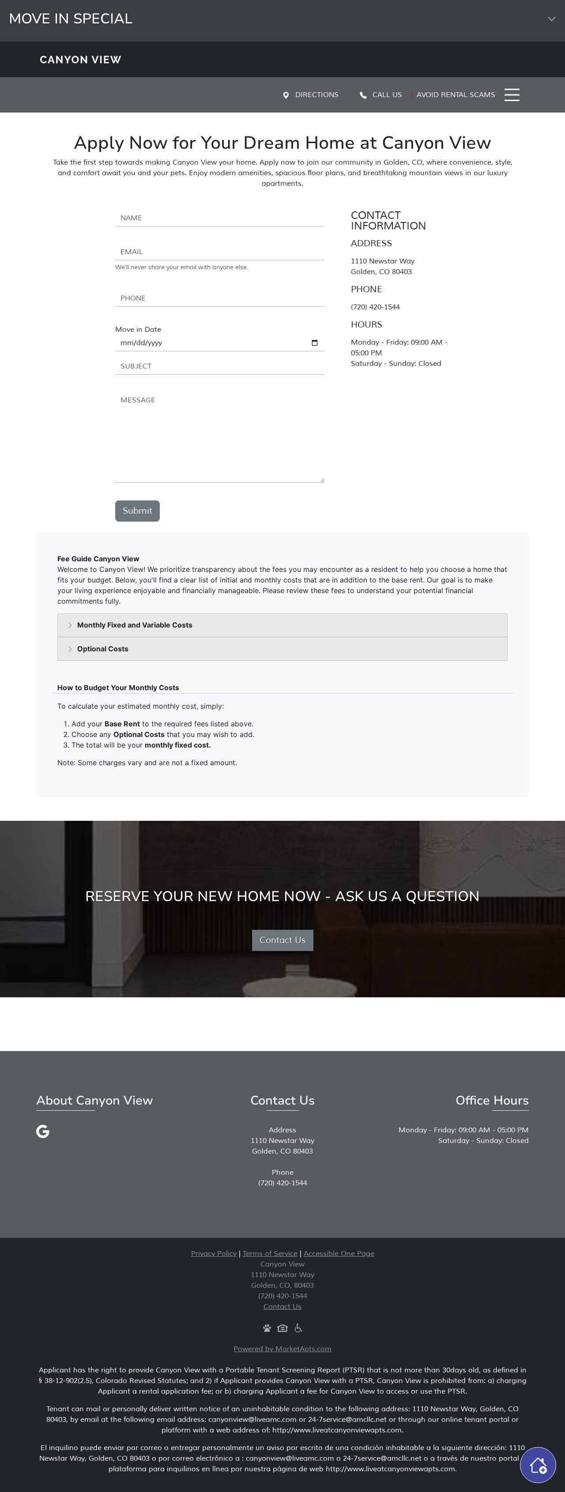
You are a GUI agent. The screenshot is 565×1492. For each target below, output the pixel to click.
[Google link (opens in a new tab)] (42, 1131)
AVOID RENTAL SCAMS (454, 94)
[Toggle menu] (512, 95)
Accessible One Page (339, 1253)
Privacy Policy (214, 1253)
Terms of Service (270, 1253)
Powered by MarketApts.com (282, 1349)
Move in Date (138, 329)
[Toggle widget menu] (538, 1465)
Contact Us (283, 940)
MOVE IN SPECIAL (70, 18)
